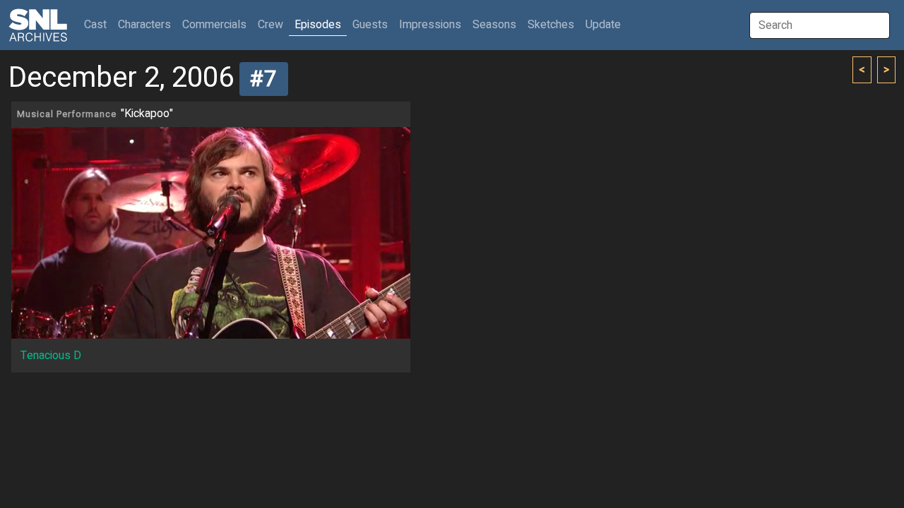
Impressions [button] (430, 24)
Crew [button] (270, 24)
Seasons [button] (494, 24)
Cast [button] (98, 24)
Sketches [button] (551, 24)
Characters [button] (144, 24)
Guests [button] (370, 24)
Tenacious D (50, 355)
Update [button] (603, 24)
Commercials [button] (214, 24)
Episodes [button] (318, 24)
